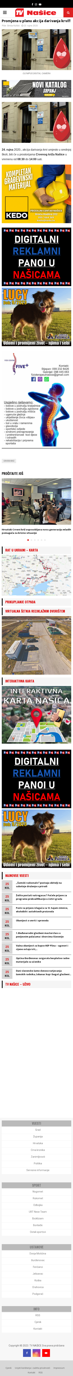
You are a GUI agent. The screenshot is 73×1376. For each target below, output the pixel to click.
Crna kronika (38, 1150)
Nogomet (38, 1191)
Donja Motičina (38, 1253)
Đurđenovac (38, 1260)
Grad (38, 1129)
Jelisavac (38, 1273)
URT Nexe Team (38, 1211)
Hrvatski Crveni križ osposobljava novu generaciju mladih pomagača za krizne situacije (36, 531)
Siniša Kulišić (13, 25)
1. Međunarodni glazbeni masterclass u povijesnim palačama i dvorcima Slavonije (40, 935)
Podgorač (37, 1293)
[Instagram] (36, 1353)
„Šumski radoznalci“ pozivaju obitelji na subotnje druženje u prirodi (39, 884)
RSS (37, 1315)
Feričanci (38, 1267)
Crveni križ (9, 461)
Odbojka (38, 1205)
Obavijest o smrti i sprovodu (32, 921)
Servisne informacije (37, 1170)
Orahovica (38, 1287)
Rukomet (38, 1198)
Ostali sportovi (38, 1232)
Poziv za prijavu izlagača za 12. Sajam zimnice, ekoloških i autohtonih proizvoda (42, 910)
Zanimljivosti (38, 1156)
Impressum (59, 1368)
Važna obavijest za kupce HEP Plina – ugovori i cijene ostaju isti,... (42, 947)
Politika (38, 1163)
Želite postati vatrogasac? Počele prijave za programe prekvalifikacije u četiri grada (41, 897)
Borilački (38, 1225)
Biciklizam (38, 1218)
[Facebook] (27, 1353)
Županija (38, 1136)
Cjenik (38, 1322)
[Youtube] (46, 1353)
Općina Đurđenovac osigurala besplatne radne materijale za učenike (42, 960)
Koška (38, 1280)
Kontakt (37, 1328)
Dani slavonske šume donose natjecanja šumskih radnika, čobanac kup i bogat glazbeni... (43, 972)
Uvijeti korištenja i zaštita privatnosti (32, 1368)
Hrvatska (38, 1143)
